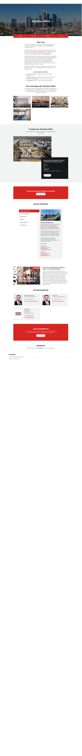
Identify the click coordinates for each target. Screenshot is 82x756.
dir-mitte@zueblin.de (30, 317)
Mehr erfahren (47, 175)
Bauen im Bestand (32, 52)
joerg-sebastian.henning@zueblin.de (32, 301)
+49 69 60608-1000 (29, 315)
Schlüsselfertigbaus (41, 51)
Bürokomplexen (53, 227)
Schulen (55, 226)
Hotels (42, 227)
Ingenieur (34, 51)
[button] (36, 164)
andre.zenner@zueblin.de (59, 301)
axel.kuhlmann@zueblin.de (45, 249)
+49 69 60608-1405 (44, 254)
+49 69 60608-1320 (44, 248)
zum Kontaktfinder (40, 335)
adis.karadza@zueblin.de (45, 255)
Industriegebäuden (44, 228)
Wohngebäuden (51, 226)
